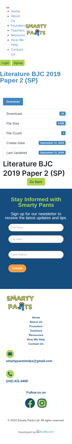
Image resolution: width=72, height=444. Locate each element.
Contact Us (36, 343)
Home (15, 11)
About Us (36, 321)
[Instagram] (42, 403)
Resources (19, 35)
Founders (18, 26)
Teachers (18, 30)
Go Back (36, 182)
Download (13, 101)
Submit (17, 268)
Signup (18, 63)
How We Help (36, 339)
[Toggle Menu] (7, 7)
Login (5, 63)
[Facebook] (30, 403)
